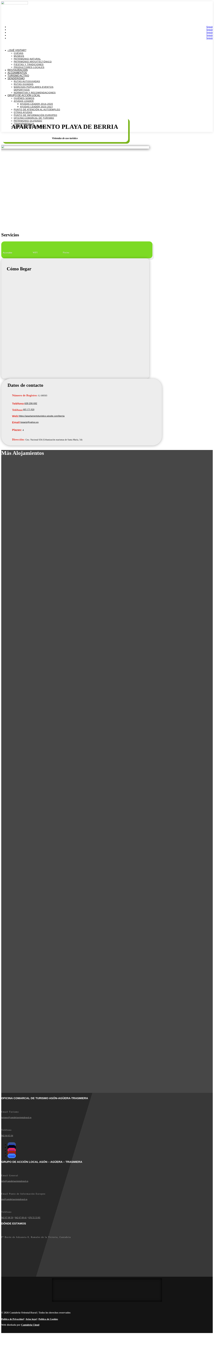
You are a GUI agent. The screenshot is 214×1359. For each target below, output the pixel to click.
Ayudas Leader (24, 101)
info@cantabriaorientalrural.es (14, 1181)
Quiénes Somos (24, 98)
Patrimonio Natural (27, 59)
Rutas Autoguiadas (27, 81)
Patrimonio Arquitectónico (33, 61)
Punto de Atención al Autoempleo (37, 109)
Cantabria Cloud (30, 1324)
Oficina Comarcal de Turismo (34, 118)
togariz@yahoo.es (30, 422)
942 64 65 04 (7, 1135)
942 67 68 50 (7, 1217)
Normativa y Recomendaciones (35, 92)
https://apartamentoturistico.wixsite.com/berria (42, 416)
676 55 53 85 (34, 1217)
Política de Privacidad (12, 1319)
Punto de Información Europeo (35, 115)
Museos (19, 56)
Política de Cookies (48, 1319)
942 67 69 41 (21, 1217)
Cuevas (18, 53)
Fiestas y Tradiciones (29, 64)
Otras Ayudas (23, 112)
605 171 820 (28, 410)
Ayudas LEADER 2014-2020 (36, 104)
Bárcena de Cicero (10, 6)
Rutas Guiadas (23, 84)
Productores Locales (29, 67)
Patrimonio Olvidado (28, 121)
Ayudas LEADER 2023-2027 (36, 106)
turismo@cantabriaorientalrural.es (16, 1117)
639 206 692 (31, 403)
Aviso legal (31, 1319)
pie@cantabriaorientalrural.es (14, 1199)
